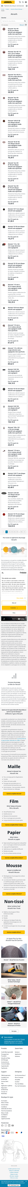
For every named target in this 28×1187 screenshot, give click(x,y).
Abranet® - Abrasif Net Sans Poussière (14, 960)
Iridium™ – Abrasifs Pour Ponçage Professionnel (14, 1002)
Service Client (4, 1081)
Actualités (17, 1079)
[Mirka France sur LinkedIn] (9, 1125)
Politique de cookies (14, 1174)
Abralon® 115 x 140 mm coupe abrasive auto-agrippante (14, 246)
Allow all (14, 602)
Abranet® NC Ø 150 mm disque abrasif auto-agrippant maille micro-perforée (14, 144)
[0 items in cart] (20, 2)
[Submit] (25, 21)
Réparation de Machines (4, 1088)
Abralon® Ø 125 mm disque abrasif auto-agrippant (16, 389)
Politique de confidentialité (14, 1170)
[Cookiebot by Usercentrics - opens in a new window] (20, 573)
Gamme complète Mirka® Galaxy (14, 825)
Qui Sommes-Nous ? (20, 1075)
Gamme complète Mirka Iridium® (14, 858)
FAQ (2, 1083)
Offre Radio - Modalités (14, 1176)
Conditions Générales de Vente (6, 1107)
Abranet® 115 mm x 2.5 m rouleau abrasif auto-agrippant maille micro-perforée (14, 453)
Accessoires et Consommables (5, 1063)
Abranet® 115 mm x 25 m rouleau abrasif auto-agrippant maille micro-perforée (14, 287)
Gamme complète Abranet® (14, 793)
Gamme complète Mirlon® (14, 932)
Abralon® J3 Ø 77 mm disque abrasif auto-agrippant (16, 474)
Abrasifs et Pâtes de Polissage (16, 9)
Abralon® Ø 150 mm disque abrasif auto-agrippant (16, 227)
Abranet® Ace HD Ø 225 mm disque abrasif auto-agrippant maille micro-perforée (15, 31)
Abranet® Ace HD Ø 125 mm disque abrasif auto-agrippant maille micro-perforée (15, 100)
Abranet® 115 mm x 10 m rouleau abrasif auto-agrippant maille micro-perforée (14, 327)
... (19, 532)
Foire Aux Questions (6, 1111)
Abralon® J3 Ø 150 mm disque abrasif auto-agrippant (14, 408)
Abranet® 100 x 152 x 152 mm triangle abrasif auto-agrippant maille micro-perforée (15, 430)
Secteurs (17, 1052)
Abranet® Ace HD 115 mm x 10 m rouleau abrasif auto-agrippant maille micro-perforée (15, 54)
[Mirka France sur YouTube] (12, 1125)
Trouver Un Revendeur (4, 1092)
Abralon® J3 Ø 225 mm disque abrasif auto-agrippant (14, 494)
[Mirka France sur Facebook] (2, 1125)
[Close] (26, 1181)
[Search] (23, 2)
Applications (18, 1054)
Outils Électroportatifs (7, 1052)
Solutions (17, 1056)
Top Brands (4, 1068)
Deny (14, 612)
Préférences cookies (14, 1178)
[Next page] (24, 532)
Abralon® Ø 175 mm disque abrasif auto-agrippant (16, 515)
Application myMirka (6, 1085)
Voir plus (14, 1031)
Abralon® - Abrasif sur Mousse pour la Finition (14, 1024)
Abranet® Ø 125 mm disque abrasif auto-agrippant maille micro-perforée (16, 265)
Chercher (3, 18)
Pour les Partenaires (20, 1086)
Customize (13, 607)
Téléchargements (5, 1075)
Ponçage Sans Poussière (5, 1055)
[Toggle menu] (26, 2)
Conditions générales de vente (14, 1168)
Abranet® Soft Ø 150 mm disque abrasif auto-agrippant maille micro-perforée (14, 123)
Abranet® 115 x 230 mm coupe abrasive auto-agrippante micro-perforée (16, 350)
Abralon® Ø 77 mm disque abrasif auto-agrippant (16, 210)
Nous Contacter (19, 1077)
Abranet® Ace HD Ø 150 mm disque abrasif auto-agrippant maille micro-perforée (15, 165)
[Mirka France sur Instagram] (6, 1125)
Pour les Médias (19, 1084)
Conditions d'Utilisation (14, 1172)
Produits (7, 9)
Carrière (17, 1082)
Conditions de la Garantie (5, 1078)
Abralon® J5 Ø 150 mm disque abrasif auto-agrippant (14, 371)
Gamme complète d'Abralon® (14, 894)
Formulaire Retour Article (4, 1101)
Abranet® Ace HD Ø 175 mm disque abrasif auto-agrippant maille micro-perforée (15, 188)
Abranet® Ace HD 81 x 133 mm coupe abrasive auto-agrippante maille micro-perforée (15, 77)
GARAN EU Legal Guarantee (5, 1117)
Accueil (2, 9)
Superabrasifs (5, 1066)
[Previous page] (3, 532)
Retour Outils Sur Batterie (4, 1114)
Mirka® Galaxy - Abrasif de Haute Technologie (14, 981)
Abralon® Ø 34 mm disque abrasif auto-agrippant (16, 308)
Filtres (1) (22, 25)
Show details (20, 598)
